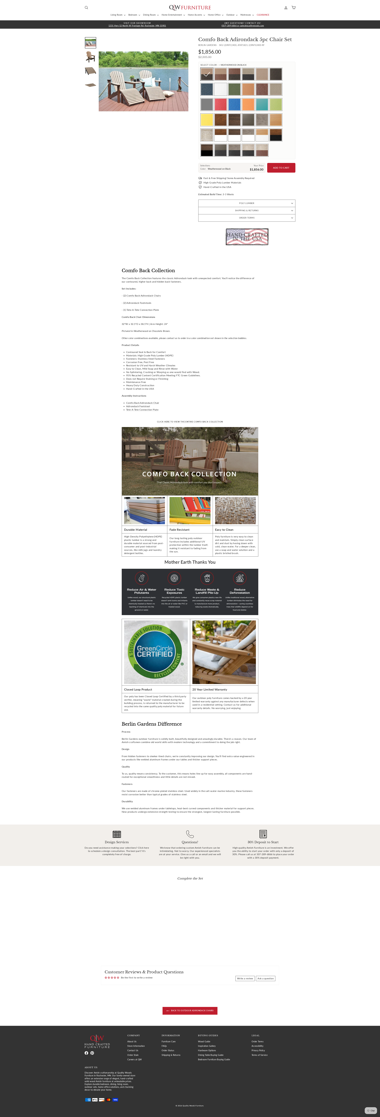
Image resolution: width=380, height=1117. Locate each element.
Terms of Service (259, 1055)
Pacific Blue (234, 104)
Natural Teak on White (262, 135)
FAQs (164, 1046)
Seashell (207, 135)
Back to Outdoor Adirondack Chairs (192, 1010)
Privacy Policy (258, 1050)
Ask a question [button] (266, 978)
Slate (207, 89)
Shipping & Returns (247, 210)
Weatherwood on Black (207, 74)
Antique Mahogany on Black (276, 135)
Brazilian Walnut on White (234, 135)
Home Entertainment (172, 15)
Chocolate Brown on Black (234, 74)
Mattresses (246, 15)
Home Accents (195, 15)
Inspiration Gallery (207, 1046)
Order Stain (132, 1055)
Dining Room (149, 15)
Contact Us (132, 1050)
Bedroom (133, 15)
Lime (276, 104)
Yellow (207, 119)
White (220, 89)
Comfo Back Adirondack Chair (142, 402)
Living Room (117, 15)
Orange (248, 104)
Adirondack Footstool (138, 406)
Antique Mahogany (220, 119)
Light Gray (276, 89)
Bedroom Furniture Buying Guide (214, 1059)
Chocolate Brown (262, 89)
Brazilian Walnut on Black (207, 150)
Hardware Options (207, 1050)
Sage (234, 89)
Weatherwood (262, 74)
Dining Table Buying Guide (210, 1055)
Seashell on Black (248, 150)
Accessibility (257, 1046)
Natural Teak (276, 119)
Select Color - (224, 65)
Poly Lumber (246, 203)
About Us (131, 1041)
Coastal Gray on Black (220, 150)
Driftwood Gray (262, 119)
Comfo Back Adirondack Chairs (144, 295)
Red (220, 104)
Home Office (214, 15)
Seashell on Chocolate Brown (262, 150)
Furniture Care (169, 1041)
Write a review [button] (245, 978)
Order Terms (247, 218)
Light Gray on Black (248, 74)
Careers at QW (134, 1059)
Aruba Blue (262, 104)
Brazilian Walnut (234, 119)
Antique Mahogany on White (220, 135)
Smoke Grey (207, 104)
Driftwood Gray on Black (234, 150)
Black (276, 74)
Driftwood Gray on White (248, 135)
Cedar (248, 89)
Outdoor (230, 15)
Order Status (168, 1050)
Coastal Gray (248, 119)
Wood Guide (204, 1041)
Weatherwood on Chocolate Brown (220, 74)
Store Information (136, 1046)
